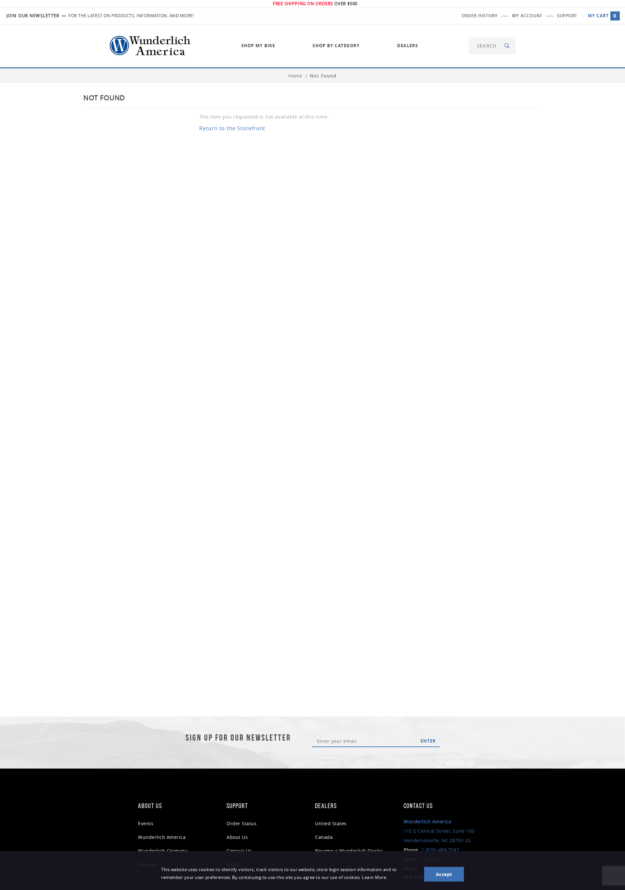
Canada (324, 837)
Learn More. (374, 877)
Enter (428, 741)
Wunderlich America (162, 837)
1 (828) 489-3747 (440, 850)
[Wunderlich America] (150, 45)
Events (145, 823)
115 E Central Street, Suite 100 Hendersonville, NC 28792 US (439, 830)
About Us (237, 837)
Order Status (242, 823)
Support (567, 16)
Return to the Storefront (232, 128)
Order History (479, 16)
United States (331, 823)
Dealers (407, 46)
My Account (527, 16)
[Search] (507, 45)
